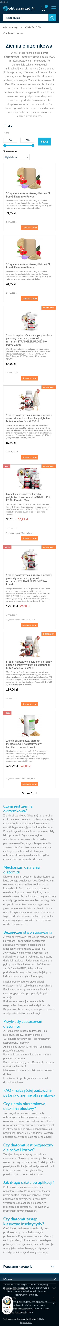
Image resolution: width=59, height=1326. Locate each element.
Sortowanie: (10, 151)
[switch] (7, 1311)
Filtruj (44, 141)
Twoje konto (33, 8)
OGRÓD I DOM (33, 27)
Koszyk (42, 6)
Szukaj (52, 17)
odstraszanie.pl (16, 8)
